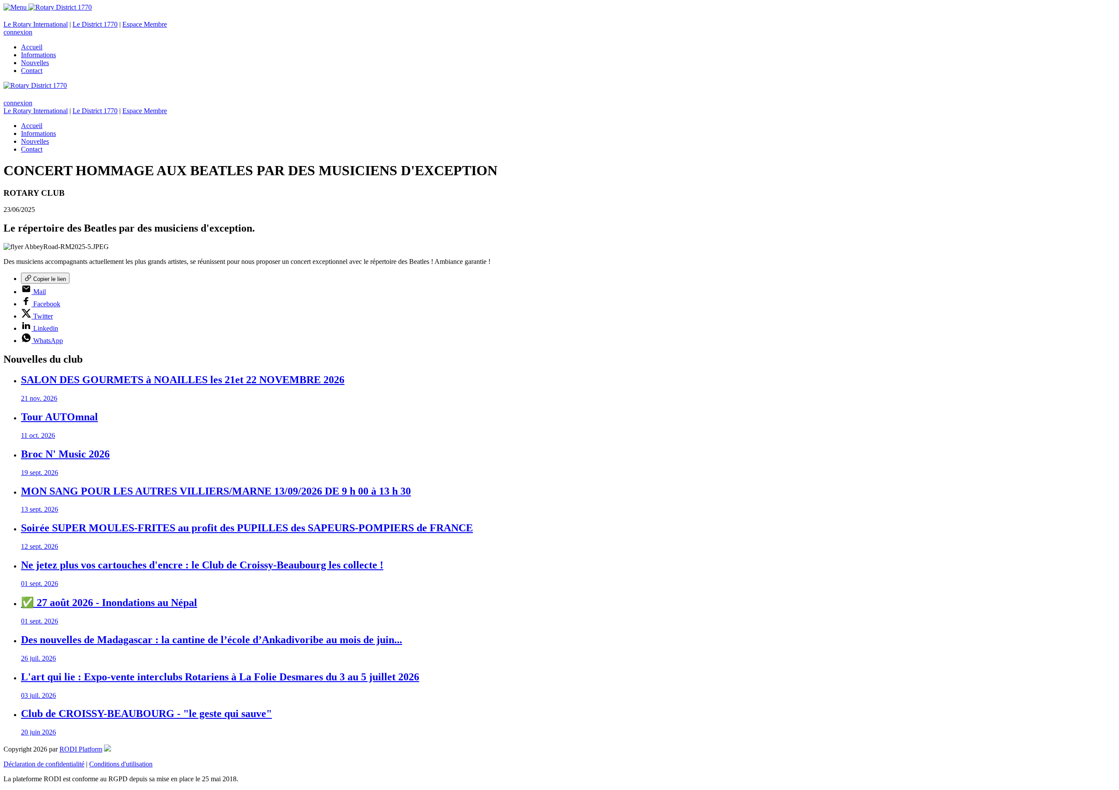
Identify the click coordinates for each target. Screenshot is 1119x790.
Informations (38, 55)
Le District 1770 (95, 24)
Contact (31, 70)
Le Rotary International (35, 24)
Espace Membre (144, 24)
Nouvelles (35, 62)
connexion (17, 32)
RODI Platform (80, 749)
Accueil (31, 47)
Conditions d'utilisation (121, 764)
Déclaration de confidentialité (43, 764)
